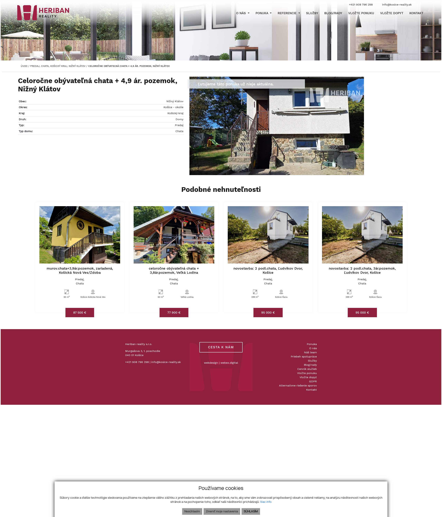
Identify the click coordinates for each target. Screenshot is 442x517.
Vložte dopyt (308, 377)
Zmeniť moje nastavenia (222, 511)
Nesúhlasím (192, 511)
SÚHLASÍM (251, 511)
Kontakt (311, 389)
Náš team (310, 352)
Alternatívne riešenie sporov (298, 385)
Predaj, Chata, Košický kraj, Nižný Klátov (58, 66)
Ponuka (312, 344)
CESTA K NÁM (221, 347)
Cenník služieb (307, 369)
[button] (242, 13)
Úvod (23, 66)
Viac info (266, 502)
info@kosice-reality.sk (166, 362)
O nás (313, 348)
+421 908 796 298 (137, 362)
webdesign (211, 362)
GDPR (313, 381)
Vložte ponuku (307, 373)
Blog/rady (310, 364)
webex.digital (229, 362)
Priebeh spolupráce (304, 356)
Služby (312, 360)
